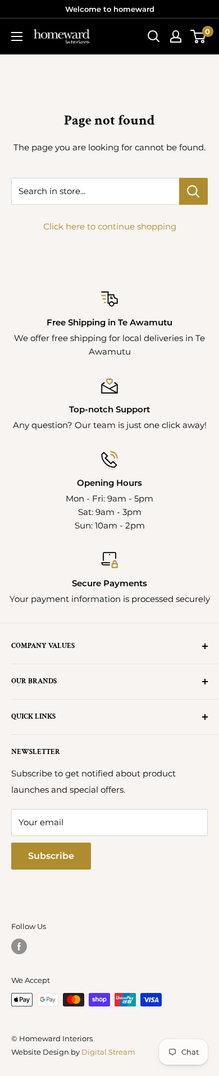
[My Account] (175, 36)
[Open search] (154, 36)
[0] (198, 36)
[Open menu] (16, 36)
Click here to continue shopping (109, 226)
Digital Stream (108, 1051)
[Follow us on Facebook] (19, 946)
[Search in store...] (193, 191)
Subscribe (51, 855)
